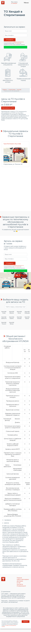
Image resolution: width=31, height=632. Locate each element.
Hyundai (19, 89)
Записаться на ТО (8, 108)
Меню (26, 3)
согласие (17, 43)
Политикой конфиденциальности (15, 42)
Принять (25, 621)
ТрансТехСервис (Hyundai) (12, 144)
